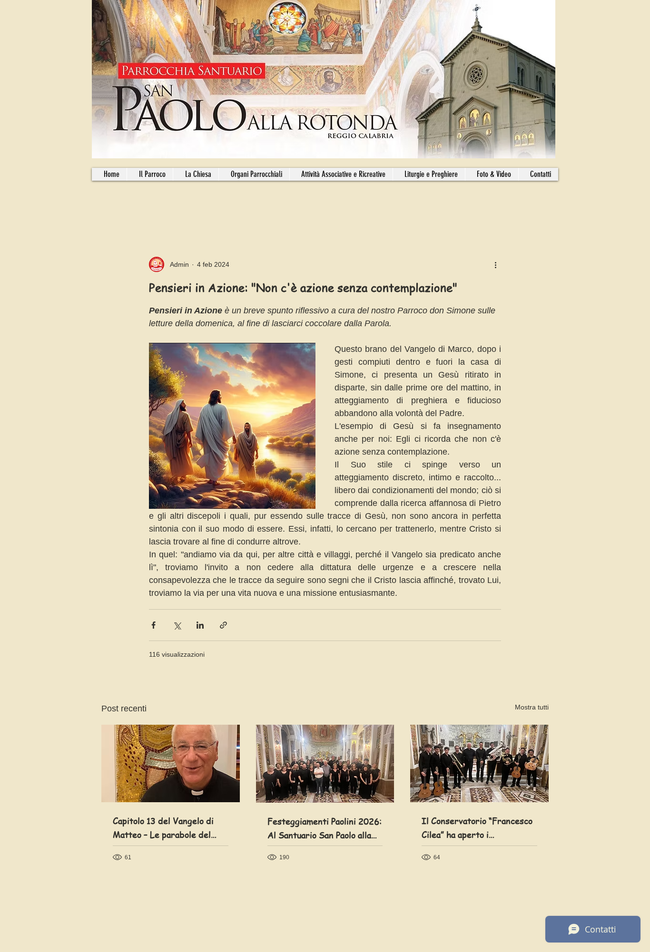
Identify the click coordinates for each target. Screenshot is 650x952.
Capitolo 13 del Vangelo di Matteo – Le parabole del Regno (163, 828)
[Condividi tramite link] (223, 625)
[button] (253, 174)
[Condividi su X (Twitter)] (176, 625)
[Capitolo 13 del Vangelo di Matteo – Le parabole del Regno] (170, 763)
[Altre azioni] (495, 264)
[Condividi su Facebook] (153, 625)
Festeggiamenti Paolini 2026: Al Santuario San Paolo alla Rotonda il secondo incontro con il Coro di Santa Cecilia (324, 828)
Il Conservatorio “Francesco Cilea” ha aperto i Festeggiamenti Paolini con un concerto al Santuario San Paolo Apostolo (478, 828)
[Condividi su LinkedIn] (200, 625)
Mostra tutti (532, 707)
